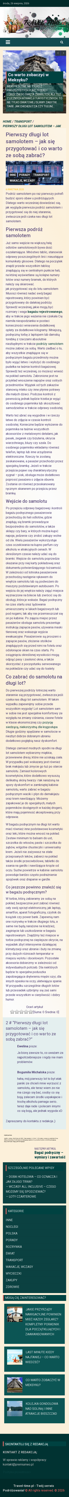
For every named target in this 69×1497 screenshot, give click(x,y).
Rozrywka (14, 1247)
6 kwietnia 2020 (15, 189)
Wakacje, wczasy (22, 180)
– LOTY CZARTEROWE (21, 1196)
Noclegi (12, 1227)
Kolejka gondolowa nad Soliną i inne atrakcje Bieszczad (41, 1408)
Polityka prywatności (17, 1472)
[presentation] (58, 53)
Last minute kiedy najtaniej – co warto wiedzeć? (42, 1357)
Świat (10, 1253)
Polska (11, 1233)
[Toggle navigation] (8, 42)
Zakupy (11, 1280)
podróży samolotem (49, 344)
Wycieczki (13, 1273)
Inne (13, 174)
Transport (41, 174)
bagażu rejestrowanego (45, 312)
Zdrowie (12, 1287)
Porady (24, 174)
